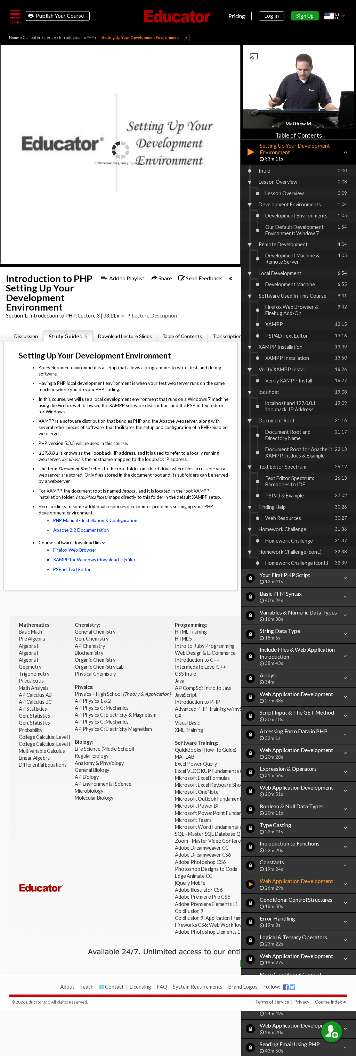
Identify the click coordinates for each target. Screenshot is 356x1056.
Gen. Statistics (35, 716)
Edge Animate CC (193, 876)
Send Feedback (203, 278)
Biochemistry (89, 653)
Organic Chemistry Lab (100, 667)
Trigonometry (34, 674)
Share (164, 278)
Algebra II (30, 660)
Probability (31, 730)
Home (14, 37)
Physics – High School (122, 694)
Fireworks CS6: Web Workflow (209, 925)
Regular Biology (91, 756)
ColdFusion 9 (189, 911)
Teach (87, 986)
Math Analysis (34, 688)
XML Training (189, 730)
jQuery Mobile (190, 883)
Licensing (140, 986)
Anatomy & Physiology (100, 763)
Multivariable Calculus (42, 751)
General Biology (92, 770)
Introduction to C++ (197, 660)
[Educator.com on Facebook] (286, 987)
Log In (271, 16)
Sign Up (305, 16)
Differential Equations (43, 765)
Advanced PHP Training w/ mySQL (212, 709)
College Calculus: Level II (46, 744)
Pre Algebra (32, 639)
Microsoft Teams (193, 820)
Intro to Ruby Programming (205, 646)
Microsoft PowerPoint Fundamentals (215, 813)
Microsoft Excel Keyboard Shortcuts (214, 785)
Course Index (328, 1002)
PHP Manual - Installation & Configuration (95, 520)
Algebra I (29, 646)
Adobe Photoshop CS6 (200, 862)
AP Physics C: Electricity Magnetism (113, 729)
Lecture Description (154, 316)
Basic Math (31, 632)
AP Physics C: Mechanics (102, 708)
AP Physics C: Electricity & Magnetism (116, 715)
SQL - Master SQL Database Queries (214, 834)
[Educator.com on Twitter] (292, 987)
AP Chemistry (90, 646)
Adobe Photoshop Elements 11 (209, 932)
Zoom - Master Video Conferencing (213, 841)
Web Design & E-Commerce (205, 653)
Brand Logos (243, 986)
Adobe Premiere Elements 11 (206, 904)
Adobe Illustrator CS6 (198, 890)
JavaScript (186, 695)
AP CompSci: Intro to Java (203, 688)
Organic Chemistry (95, 660)
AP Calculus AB (36, 695)
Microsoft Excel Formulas (202, 778)
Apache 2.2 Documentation (81, 530)
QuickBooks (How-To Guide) (206, 750)
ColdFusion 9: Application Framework (215, 918)
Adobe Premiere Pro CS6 (202, 897)
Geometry (30, 667)
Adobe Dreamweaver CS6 (203, 855)
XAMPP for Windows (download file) (94, 559)
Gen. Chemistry (91, 639)
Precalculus (32, 681)
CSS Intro (185, 674)
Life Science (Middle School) (104, 749)
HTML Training (191, 632)
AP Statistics (33, 709)
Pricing (236, 16)
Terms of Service (272, 1002)
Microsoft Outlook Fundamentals (211, 799)
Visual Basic (187, 723)
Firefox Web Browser (74, 550)
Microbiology (89, 791)
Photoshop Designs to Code (206, 869)
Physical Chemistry (95, 674)
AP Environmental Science (103, 784)
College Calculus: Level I (44, 737)
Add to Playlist (126, 278)
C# (178, 716)
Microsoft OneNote (197, 792)
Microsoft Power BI (196, 806)
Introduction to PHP (76, 37)
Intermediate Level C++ (200, 667)
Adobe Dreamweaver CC (202, 848)
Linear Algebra (35, 758)
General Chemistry (95, 632)
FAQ (162, 986)
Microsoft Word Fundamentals (208, 827)
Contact (114, 986)
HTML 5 (183, 639)
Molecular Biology (94, 798)
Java (179, 681)
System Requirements (197, 986)
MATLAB (184, 757)
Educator (178, 16)
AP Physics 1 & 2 (93, 701)
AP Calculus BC (35, 702)
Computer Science (39, 37)
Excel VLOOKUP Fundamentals (208, 771)
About (67, 986)
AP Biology (87, 777)
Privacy (301, 1002)
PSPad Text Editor (72, 569)
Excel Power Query (196, 764)
